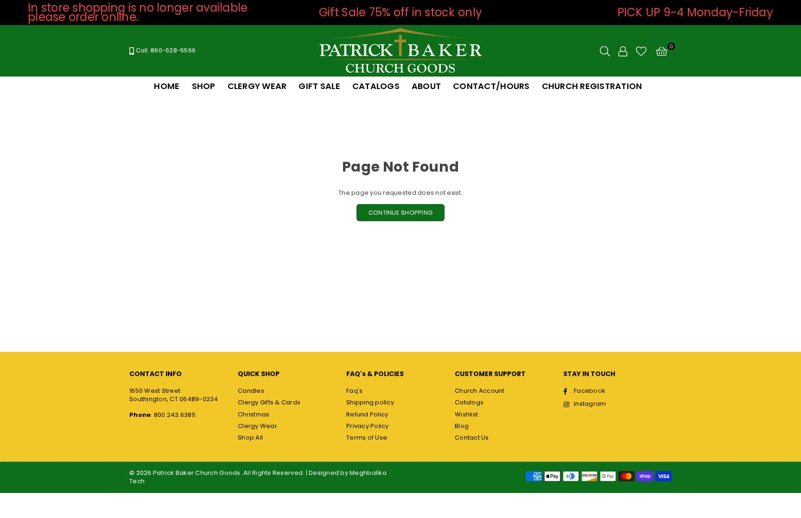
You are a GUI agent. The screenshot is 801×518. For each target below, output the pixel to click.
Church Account (480, 390)
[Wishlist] (641, 51)
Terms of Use (366, 437)
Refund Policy (367, 414)
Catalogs (469, 402)
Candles (251, 390)
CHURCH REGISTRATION (592, 86)
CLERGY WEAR (257, 86)
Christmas (253, 414)
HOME (166, 86)
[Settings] (622, 51)
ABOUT (426, 86)
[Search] (605, 51)
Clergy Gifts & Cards (269, 402)
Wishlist (466, 414)
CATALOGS (376, 86)
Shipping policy (370, 402)
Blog (462, 426)
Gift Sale (319, 86)
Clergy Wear (257, 426)
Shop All (250, 437)
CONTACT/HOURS (491, 86)
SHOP (204, 86)
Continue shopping (400, 212)
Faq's (354, 390)
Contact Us (472, 437)
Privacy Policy (367, 426)
